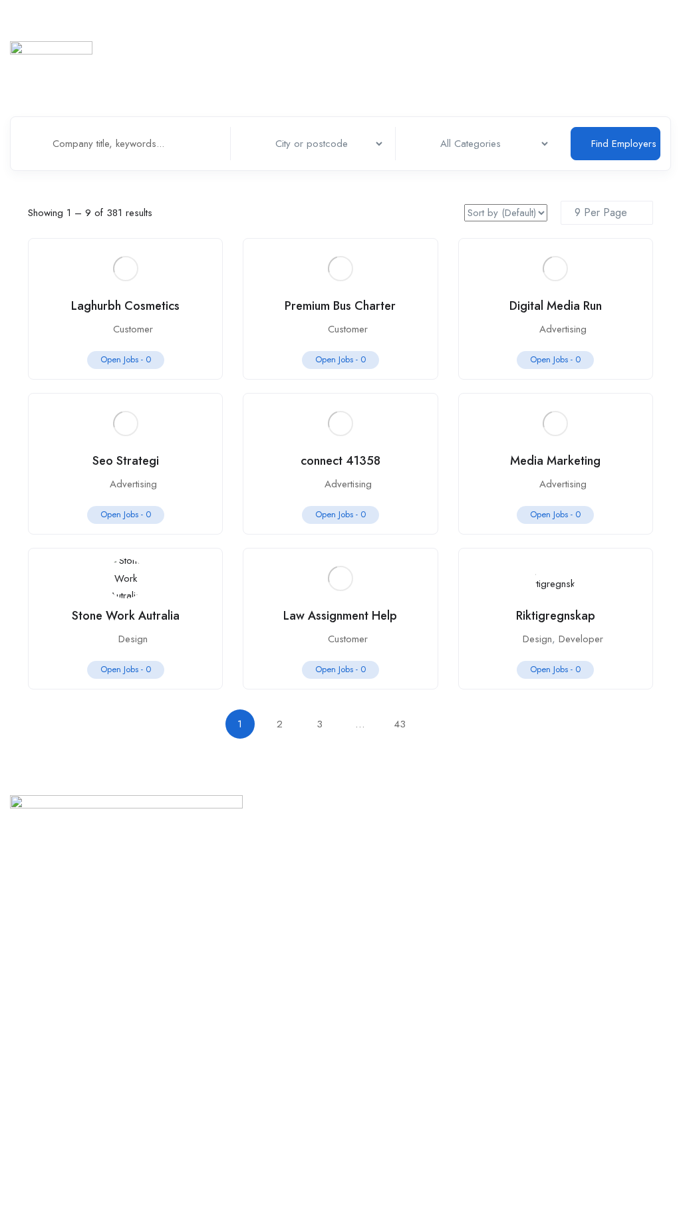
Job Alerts (439, 908)
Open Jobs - (125, 359)
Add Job (626, 36)
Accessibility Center (51, 1101)
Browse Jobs (445, 835)
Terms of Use (38, 1029)
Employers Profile (352, 36)
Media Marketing (555, 460)
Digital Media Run (555, 305)
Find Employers (623, 143)
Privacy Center (40, 1053)
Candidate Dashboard (465, 884)
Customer (133, 329)
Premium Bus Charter (340, 305)
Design (133, 639)
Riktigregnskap (555, 615)
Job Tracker (265, 36)
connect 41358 (340, 460)
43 (400, 724)
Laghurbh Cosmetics (125, 305)
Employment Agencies (510, 36)
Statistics (430, 36)
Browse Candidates (459, 859)
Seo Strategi (125, 460)
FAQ (220, 1101)
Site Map (28, 1004)
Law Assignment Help (340, 615)
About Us (231, 1029)
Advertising (563, 329)
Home (212, 36)
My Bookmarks (449, 932)
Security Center (41, 1077)
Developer (581, 639)
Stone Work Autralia (126, 615)
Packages (232, 1077)
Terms (224, 1053)
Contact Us (234, 1004)
